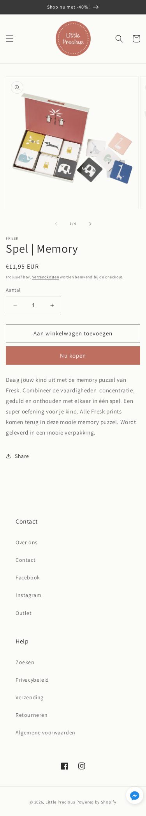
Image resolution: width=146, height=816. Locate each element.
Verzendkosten (45, 277)
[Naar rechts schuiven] (90, 223)
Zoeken (25, 662)
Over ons (27, 542)
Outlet (24, 612)
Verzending (30, 697)
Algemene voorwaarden (46, 732)
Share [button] (22, 456)
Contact (25, 559)
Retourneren (32, 714)
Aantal (13, 290)
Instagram (28, 595)
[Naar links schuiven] (56, 223)
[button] (9, 38)
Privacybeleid (32, 679)
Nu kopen (73, 355)
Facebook (28, 577)
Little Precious (61, 802)
